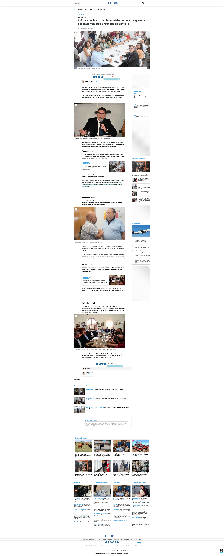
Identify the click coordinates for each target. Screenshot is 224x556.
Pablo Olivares (109, 380)
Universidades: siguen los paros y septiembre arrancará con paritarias (141, 101)
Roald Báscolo (107, 95)
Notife (134, 539)
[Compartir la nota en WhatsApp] (99, 77)
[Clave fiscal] (221, 552)
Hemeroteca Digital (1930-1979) (87, 545)
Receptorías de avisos (99, 545)
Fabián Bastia (117, 355)
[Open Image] (76, 33)
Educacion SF (138, 539)
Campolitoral (85, 539)
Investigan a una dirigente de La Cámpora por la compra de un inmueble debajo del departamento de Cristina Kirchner (141, 95)
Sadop (93, 156)
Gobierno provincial (93, 89)
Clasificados (98, 539)
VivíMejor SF (122, 539)
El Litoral (95, 288)
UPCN (104, 97)
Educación (83, 380)
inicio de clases (97, 146)
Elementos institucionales (122, 545)
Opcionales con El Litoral (133, 545)
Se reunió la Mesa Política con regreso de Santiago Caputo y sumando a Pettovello (141, 106)
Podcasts (109, 539)
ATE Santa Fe (131, 380)
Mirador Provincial (115, 539)
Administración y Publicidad (110, 545)
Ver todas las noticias (137, 118)
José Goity (107, 154)
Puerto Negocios (128, 539)
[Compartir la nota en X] (96, 77)
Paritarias (89, 380)
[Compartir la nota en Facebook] (93, 77)
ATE (108, 97)
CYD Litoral (104, 539)
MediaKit (141, 545)
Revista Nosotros (92, 539)
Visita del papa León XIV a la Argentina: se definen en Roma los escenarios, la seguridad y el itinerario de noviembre (141, 111)
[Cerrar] (118, 79)
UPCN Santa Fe (123, 380)
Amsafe (89, 156)
